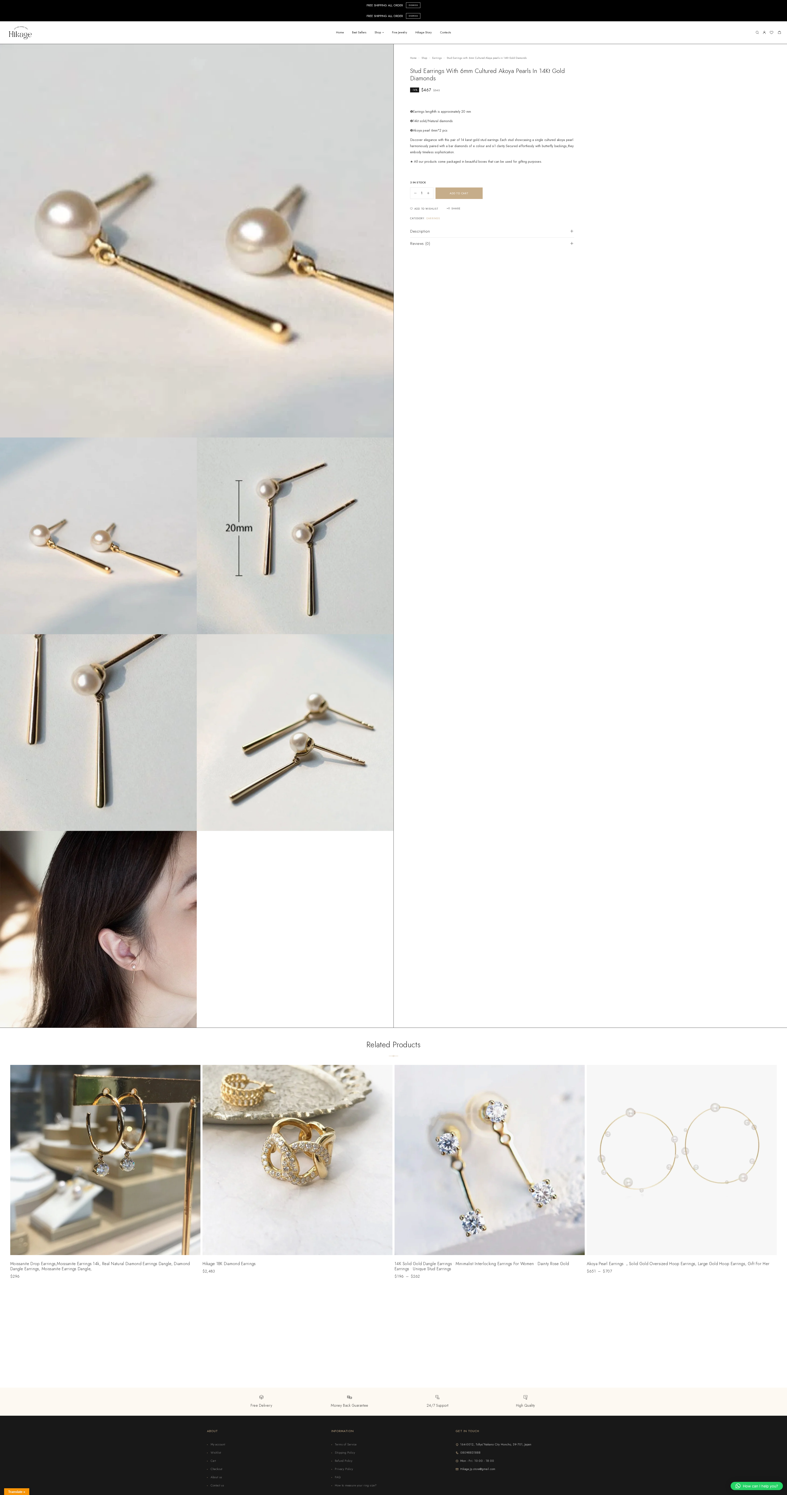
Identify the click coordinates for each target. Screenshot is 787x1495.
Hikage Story (423, 32)
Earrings (437, 58)
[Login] (764, 32)
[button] (757, 1486)
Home (340, 32)
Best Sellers (359, 32)
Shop (378, 32)
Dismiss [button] (413, 5)
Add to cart (459, 193)
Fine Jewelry (399, 32)
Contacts (445, 32)
